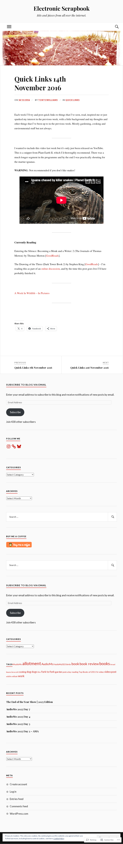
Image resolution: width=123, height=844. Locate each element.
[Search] (114, 27)
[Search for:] (61, 517)
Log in (13, 791)
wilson (15, 676)
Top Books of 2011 (87, 672)
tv (97, 671)
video (101, 672)
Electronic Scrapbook (62, 8)
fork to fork (48, 671)
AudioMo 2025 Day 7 (18, 709)
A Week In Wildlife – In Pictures (32, 293)
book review (89, 664)
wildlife (9, 676)
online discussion (50, 268)
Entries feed (16, 799)
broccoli (15, 672)
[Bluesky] (19, 446)
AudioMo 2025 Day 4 (18, 716)
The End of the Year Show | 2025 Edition (29, 701)
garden (58, 671)
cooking (22, 671)
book (75, 664)
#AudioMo (17, 664)
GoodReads (52, 255)
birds (68, 664)
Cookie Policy (58, 838)
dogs (34, 671)
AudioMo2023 (60, 664)
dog (29, 671)
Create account (18, 784)
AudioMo (47, 664)
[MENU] (9, 27)
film (39, 672)
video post (110, 671)
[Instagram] (8, 446)
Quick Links (72, 100)
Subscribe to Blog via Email (26, 384)
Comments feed (19, 806)
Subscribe (15, 412)
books (104, 663)
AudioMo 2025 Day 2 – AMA (22, 731)
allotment (31, 663)
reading (75, 672)
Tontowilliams (48, 100)
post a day (67, 672)
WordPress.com (19, 813)
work (21, 676)
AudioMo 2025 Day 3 (18, 724)
